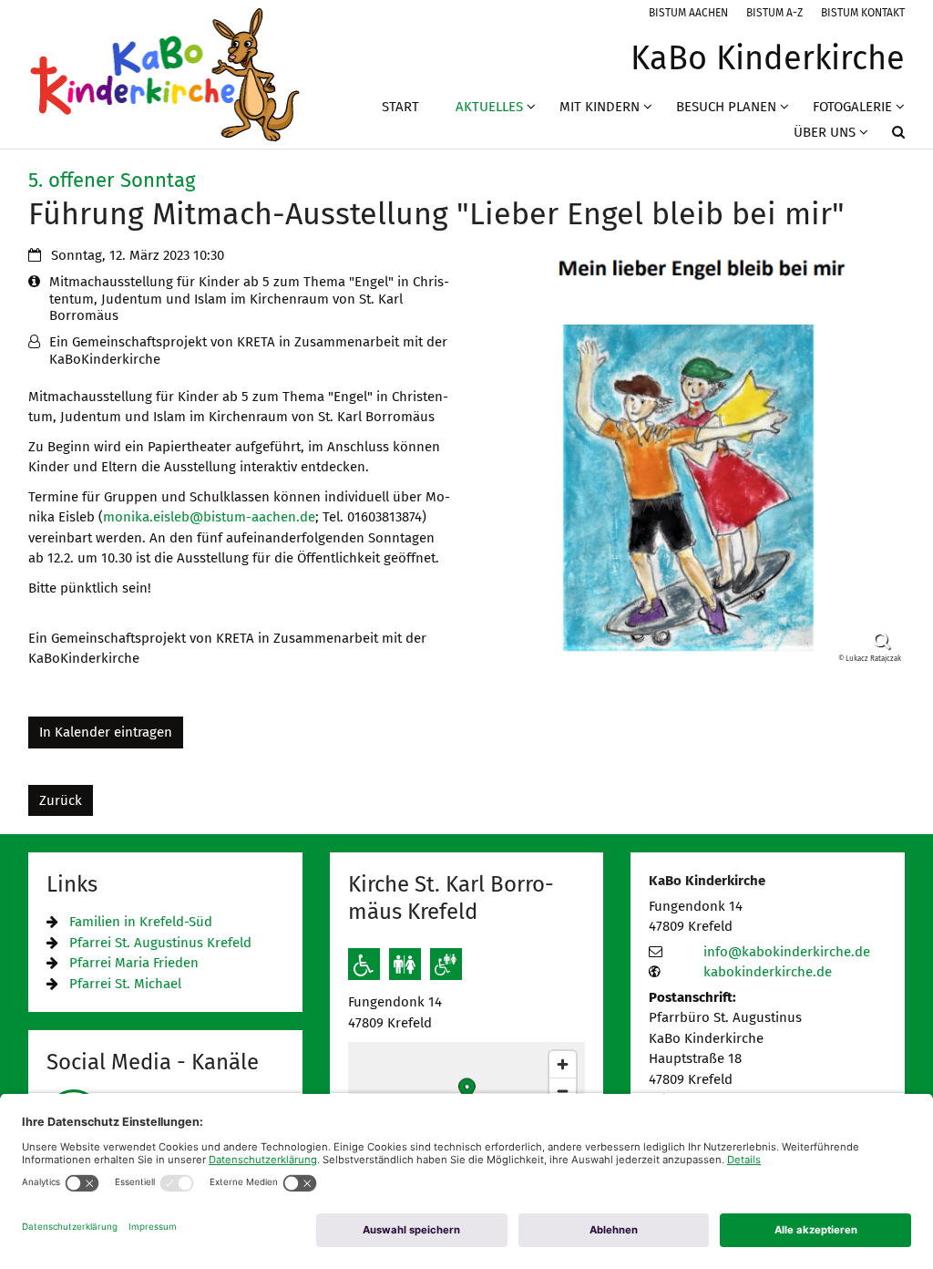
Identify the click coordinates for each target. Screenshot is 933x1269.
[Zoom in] (562, 1064)
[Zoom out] (562, 1091)
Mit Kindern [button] (599, 106)
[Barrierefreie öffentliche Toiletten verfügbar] (446, 964)
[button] (886, 136)
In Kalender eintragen (105, 732)
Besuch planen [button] (726, 106)
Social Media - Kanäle (152, 1062)
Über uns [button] (825, 132)
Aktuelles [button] (489, 106)
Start (400, 106)
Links (71, 884)
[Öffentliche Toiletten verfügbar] (405, 964)
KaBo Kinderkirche (707, 880)
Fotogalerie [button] (852, 106)
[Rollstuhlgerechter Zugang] (364, 964)
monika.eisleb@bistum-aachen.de (209, 517)
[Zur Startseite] (165, 74)
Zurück (60, 800)
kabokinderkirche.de (767, 972)
